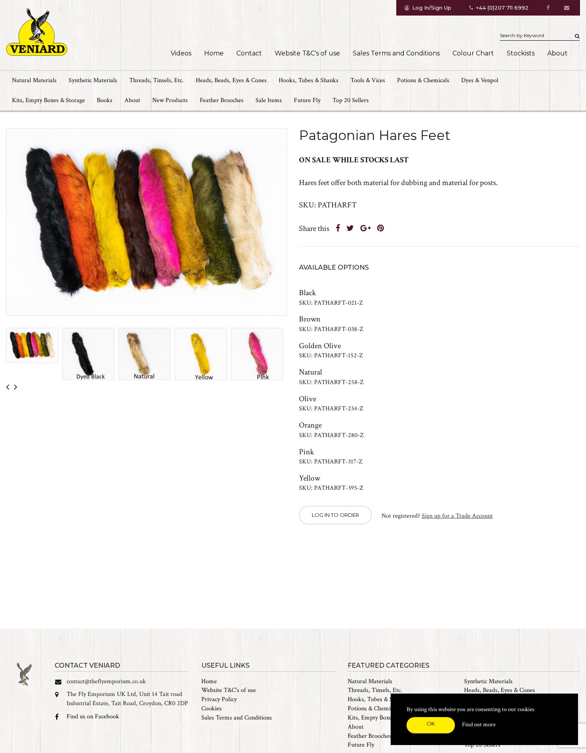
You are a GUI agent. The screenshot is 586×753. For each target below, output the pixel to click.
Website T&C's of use (307, 53)
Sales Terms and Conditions (396, 53)
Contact (249, 53)
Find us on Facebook (93, 716)
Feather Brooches (222, 100)
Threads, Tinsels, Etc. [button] (156, 80)
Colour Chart (473, 53)
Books (104, 100)
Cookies (211, 708)
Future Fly (307, 100)
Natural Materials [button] (34, 80)
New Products (170, 100)
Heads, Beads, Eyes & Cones (499, 690)
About (557, 53)
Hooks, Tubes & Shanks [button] (308, 80)
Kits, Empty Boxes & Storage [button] (48, 100)
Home (214, 53)
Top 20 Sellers (350, 100)
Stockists (521, 53)
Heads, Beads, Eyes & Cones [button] (231, 80)
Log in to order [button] (335, 515)
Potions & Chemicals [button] (423, 80)
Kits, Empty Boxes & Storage (384, 718)
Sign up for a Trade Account (457, 516)
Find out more (479, 724)
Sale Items (269, 100)
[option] (146, 222)
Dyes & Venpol (479, 80)
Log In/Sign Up (431, 7)
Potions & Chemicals (374, 708)
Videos (181, 53)
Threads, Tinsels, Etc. (375, 690)
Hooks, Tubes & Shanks (377, 699)
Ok (431, 723)
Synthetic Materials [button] (93, 80)
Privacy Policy (219, 699)
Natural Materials (370, 681)
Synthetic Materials (488, 681)
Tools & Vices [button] (367, 80)
